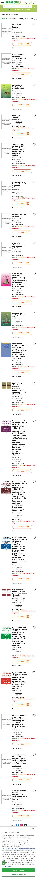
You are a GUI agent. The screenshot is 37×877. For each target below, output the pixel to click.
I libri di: (4, 18)
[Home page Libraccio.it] (13, 3)
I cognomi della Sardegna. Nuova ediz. (18, 315)
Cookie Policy (7, 866)
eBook (18, 10)
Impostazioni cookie (18, 875)
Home (3, 14)
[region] (18, 852)
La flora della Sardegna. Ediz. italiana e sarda (18, 87)
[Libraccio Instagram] (21, 826)
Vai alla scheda (17, 48)
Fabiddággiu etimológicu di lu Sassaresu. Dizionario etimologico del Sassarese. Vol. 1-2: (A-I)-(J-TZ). (19, 388)
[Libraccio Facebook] (17, 826)
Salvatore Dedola (16, 30)
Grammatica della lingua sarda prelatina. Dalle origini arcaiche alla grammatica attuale (19, 795)
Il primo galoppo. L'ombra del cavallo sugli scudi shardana (19, 184)
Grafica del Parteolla (18, 33)
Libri (12, 10)
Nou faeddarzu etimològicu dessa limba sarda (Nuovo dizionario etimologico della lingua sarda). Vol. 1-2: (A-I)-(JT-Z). (19, 595)
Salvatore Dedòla (16, 457)
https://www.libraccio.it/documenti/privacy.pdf (18, 849)
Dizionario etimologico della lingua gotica (18, 245)
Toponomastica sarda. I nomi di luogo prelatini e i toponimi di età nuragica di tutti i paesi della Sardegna (18, 149)
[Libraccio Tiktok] (25, 826)
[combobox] (17, 6)
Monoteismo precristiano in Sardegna (17, 26)
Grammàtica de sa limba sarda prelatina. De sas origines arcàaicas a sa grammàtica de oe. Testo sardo (19, 759)
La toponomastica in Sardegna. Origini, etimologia (19, 56)
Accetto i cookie (18, 870)
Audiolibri (26, 10)
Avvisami (21, 44)
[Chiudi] (33, 828)
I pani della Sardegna (16, 116)
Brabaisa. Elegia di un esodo (19, 215)
